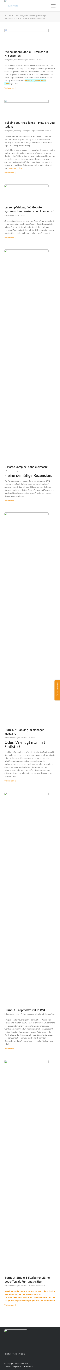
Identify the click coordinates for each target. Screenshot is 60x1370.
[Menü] (52, 5)
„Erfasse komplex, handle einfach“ (26, 466)
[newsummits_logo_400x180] (24, 5)
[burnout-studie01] (26, 1166)
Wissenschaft (40, 1286)
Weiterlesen (9, 88)
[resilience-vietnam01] (26, 108)
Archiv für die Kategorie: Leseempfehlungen (25, 15)
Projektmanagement (28, 1014)
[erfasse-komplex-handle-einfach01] (26, 355)
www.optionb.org (16, 168)
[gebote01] (26, 192)
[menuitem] (52, 5)
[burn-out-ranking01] (26, 618)
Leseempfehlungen (21, 60)
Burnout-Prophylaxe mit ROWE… (26, 1010)
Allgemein (9, 60)
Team (23, 215)
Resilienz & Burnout (36, 60)
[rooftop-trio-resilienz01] (26, 37)
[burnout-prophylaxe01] (26, 898)
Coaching (17, 131)
